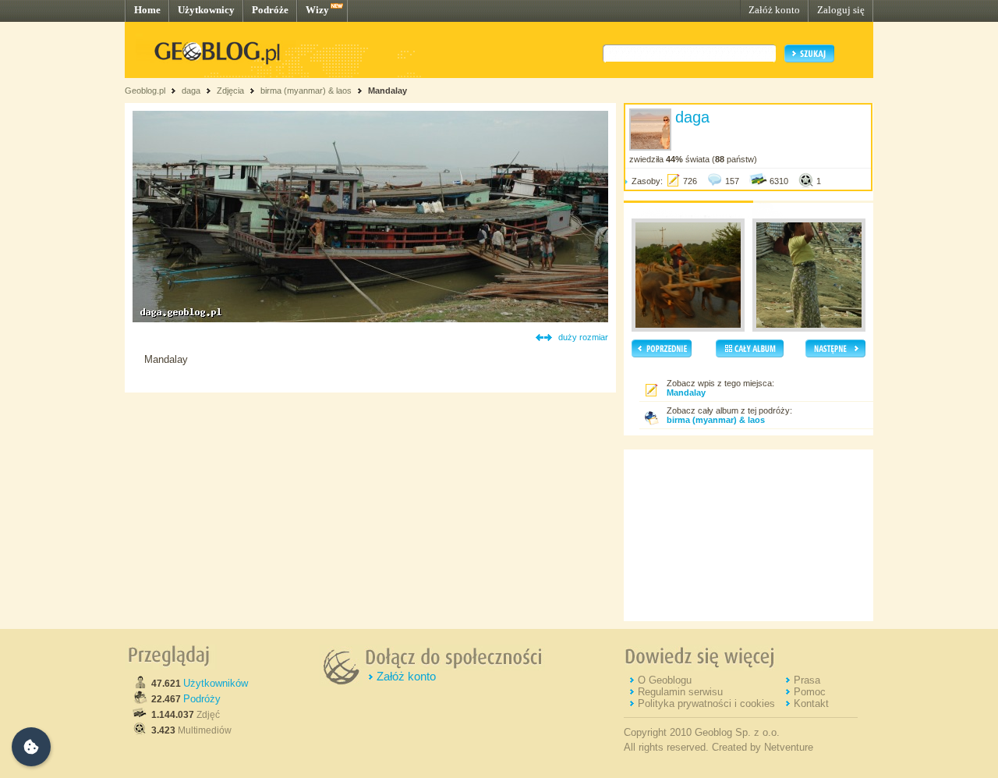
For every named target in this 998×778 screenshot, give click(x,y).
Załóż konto (774, 10)
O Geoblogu (665, 680)
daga (191, 90)
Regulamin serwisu (680, 692)
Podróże (270, 10)
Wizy (317, 10)
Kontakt (811, 703)
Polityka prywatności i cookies (706, 703)
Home (147, 10)
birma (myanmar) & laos (306, 90)
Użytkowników (215, 683)
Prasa (807, 680)
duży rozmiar (583, 337)
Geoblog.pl (145, 90)
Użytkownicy (206, 10)
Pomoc (810, 692)
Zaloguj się (841, 10)
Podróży (202, 699)
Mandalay (387, 90)
